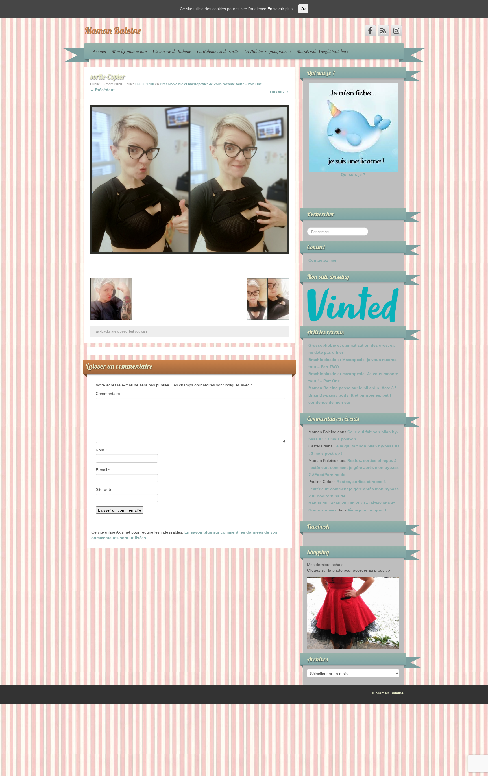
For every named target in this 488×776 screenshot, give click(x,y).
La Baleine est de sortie (218, 51)
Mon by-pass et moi (129, 51)
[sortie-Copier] (189, 179)
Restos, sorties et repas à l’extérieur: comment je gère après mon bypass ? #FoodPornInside (353, 467)
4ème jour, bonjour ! (367, 510)
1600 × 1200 (144, 84)
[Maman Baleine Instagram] (396, 30)
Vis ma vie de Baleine (171, 51)
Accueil (99, 51)
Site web (103, 489)
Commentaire (108, 393)
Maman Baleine (112, 30)
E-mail (103, 469)
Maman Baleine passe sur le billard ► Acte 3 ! (352, 388)
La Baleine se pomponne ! (267, 51)
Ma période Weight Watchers (322, 51)
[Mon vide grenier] (353, 304)
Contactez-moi (322, 260)
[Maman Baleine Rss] (383, 30)
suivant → (279, 91)
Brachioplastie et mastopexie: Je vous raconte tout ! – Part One (211, 84)
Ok (303, 9)
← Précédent (102, 90)
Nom (101, 450)
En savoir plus (280, 8)
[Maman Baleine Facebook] (370, 30)
